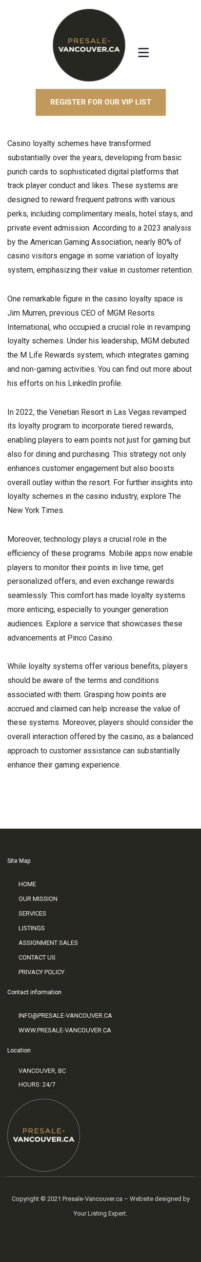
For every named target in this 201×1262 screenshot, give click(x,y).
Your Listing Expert (100, 1213)
